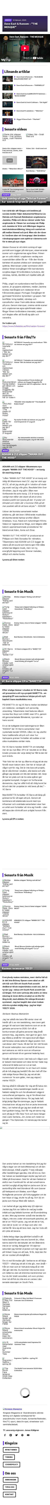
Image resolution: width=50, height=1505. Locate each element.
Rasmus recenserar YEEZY (17, 968)
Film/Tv (6, 195)
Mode (5, 965)
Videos (8, 20)
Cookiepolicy (11, 1464)
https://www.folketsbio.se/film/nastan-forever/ (23, 326)
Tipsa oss (9, 1487)
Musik (5, 451)
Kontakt (9, 1494)
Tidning (9, 1457)
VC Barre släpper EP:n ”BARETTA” (22, 681)
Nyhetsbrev (11, 1450)
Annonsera (10, 1480)
